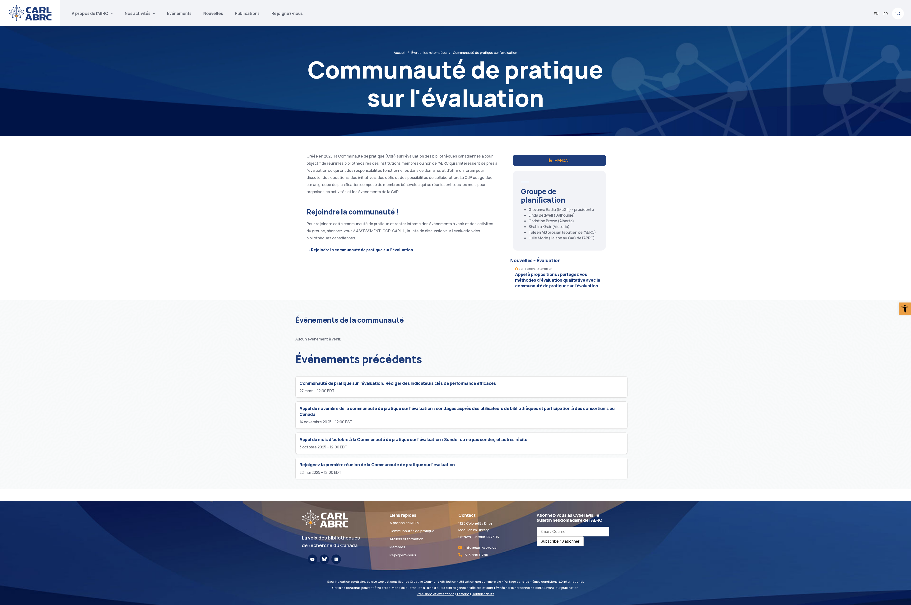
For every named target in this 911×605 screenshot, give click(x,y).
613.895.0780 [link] (476, 554)
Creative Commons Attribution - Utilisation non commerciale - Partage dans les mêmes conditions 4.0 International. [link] (497, 581)
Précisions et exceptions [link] (435, 594)
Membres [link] (397, 546)
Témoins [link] (462, 594)
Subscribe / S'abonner (560, 541)
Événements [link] (179, 13)
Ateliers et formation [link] (406, 538)
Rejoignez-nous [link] (287, 13)
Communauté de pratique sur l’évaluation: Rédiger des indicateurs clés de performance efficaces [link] (397, 383)
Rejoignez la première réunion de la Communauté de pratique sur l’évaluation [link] (377, 464)
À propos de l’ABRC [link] (90, 13)
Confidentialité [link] (483, 594)
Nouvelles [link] (213, 13)
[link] (905, 308)
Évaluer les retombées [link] (429, 52)
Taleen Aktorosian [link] (538, 268)
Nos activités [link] (137, 13)
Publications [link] (247, 13)
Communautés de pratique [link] (412, 530)
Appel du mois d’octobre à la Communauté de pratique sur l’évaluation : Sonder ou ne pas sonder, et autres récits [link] (413, 439)
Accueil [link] (399, 52)
